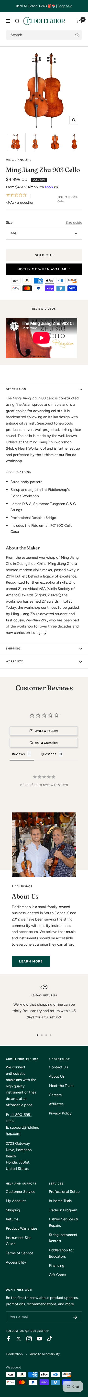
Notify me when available (44, 269)
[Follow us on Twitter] (16, 1338)
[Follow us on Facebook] (6, 1338)
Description (16, 389)
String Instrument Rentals (63, 1238)
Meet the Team (61, 1085)
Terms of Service (19, 1253)
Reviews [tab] (18, 754)
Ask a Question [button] (46, 742)
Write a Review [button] (46, 731)
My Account (16, 1201)
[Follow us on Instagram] (27, 1338)
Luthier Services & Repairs (63, 1222)
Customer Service (20, 1191)
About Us (57, 1076)
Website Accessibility (45, 1354)
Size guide (74, 222)
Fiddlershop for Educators (61, 1253)
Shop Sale (65, 6)
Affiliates (56, 1104)
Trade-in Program (63, 1210)
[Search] (17, 21)
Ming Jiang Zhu (19, 160)
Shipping (13, 648)
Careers (55, 1095)
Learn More (31, 961)
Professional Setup (64, 1191)
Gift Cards (57, 1275)
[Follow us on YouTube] (37, 1338)
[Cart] (79, 21)
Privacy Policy (60, 1113)
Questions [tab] (48, 754)
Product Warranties (21, 1228)
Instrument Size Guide (18, 1240)
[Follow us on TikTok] (47, 1338)
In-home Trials (60, 1201)
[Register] (75, 1317)
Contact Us (58, 1067)
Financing (56, 1265)
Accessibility (16, 1262)
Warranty (14, 661)
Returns (12, 1219)
